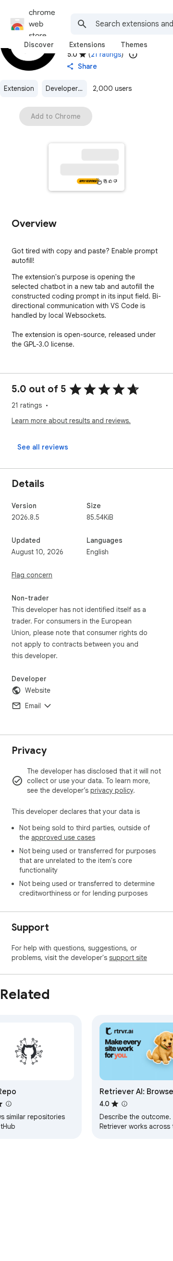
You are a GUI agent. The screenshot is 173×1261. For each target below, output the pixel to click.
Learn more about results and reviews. (71, 420)
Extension (19, 88)
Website (37, 690)
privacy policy (111, 790)
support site (128, 957)
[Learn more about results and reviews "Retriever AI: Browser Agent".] (124, 1103)
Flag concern (32, 575)
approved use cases (63, 837)
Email (33, 705)
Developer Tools (66, 88)
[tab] (39, 44)
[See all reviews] (43, 447)
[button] (87, 168)
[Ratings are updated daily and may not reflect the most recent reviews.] (133, 54)
